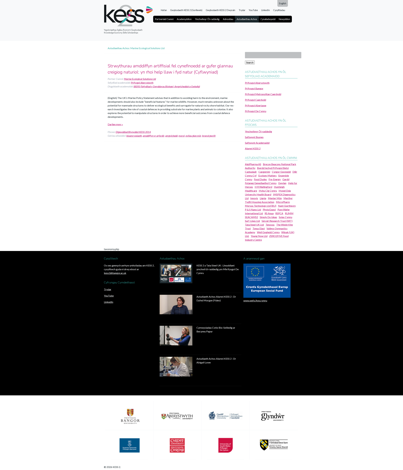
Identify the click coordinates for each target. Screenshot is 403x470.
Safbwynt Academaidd (257, 142)
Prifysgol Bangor (254, 88)
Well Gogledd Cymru (268, 232)
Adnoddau (228, 19)
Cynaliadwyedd (268, 19)
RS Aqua (269, 213)
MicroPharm (283, 201)
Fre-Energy (275, 179)
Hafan (164, 10)
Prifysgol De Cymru (255, 111)
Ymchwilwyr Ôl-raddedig (207, 19)
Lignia (263, 198)
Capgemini (264, 171)
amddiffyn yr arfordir (153, 135)
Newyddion (284, 19)
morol (182, 135)
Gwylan (282, 183)
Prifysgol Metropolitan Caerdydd (263, 94)
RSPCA (279, 213)
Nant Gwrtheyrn (287, 205)
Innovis (254, 198)
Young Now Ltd (259, 235)
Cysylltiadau (279, 10)
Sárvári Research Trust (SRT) (277, 220)
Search (249, 62)
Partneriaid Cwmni (164, 19)
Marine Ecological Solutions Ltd (140, 78)
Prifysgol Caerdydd (255, 99)
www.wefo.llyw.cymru (255, 300)
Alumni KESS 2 (253, 148)
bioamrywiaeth (134, 135)
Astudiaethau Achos (247, 19)
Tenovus (270, 224)
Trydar (242, 10)
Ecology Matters (267, 175)
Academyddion (184, 19)
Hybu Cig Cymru (268, 190)
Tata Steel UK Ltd (254, 224)
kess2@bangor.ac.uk (115, 272)
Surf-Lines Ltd (252, 220)
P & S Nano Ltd (253, 209)
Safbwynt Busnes (254, 137)
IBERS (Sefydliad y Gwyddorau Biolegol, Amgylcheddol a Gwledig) (166, 86)
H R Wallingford (263, 186)
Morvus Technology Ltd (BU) (260, 205)
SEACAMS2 (251, 217)
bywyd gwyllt (209, 135)
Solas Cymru (285, 217)
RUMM (289, 213)
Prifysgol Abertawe (255, 105)
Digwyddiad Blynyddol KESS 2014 (133, 131)
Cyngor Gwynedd (281, 171)
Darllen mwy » (115, 124)
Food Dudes (260, 179)
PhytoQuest (269, 209)
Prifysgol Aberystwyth (142, 82)
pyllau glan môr (193, 135)
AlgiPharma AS (253, 164)
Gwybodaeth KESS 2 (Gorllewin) (186, 10)
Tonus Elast (259, 228)
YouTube (253, 10)
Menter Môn (275, 198)
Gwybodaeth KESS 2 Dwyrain (220, 10)
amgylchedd (171, 135)
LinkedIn (265, 10)
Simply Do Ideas (268, 217)
